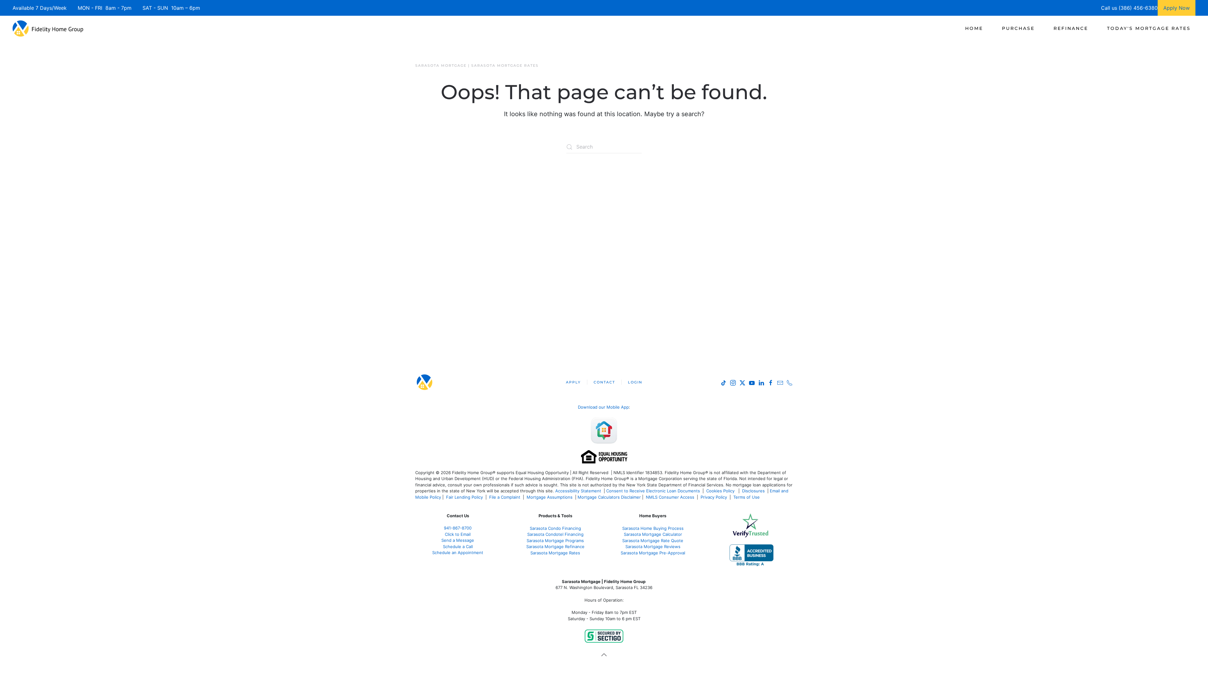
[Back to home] (48, 28)
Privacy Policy (714, 497)
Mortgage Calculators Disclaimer (609, 497)
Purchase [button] (1018, 28)
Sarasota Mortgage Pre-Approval (653, 552)
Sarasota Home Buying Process (653, 528)
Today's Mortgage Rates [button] (1149, 28)
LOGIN (635, 382)
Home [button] (974, 28)
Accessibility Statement (578, 490)
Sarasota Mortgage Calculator (653, 534)
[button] (604, 655)
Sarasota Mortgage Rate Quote (652, 540)
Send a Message (457, 540)
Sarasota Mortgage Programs (555, 540)
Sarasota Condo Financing (555, 528)
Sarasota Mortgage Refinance (555, 546)
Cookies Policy (721, 490)
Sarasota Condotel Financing (555, 534)
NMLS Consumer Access (670, 497)
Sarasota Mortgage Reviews (652, 546)
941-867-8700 (458, 527)
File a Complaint (505, 497)
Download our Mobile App (603, 407)
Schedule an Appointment (457, 552)
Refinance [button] (1071, 28)
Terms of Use (747, 497)
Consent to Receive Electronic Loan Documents (653, 490)
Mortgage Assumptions (550, 497)
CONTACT (604, 382)
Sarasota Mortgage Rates (555, 552)
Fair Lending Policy (464, 497)
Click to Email (458, 534)
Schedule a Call (458, 546)
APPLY (573, 382)
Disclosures (753, 490)
